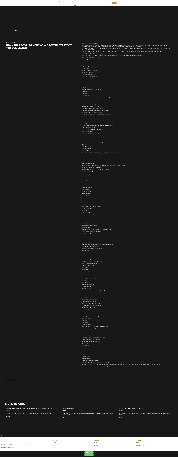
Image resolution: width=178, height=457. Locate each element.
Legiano (75, 5)
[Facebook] (6, 380)
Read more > (8, 416)
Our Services (85, 3)
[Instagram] (13, 380)
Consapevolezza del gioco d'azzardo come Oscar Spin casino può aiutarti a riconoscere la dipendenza (29, 408)
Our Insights (91, 3)
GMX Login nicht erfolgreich (69, 408)
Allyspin (96, 3)
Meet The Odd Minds (77, 3)
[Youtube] (9, 380)
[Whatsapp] (14, 380)
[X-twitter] (8, 380)
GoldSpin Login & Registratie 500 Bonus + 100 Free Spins (131, 408)
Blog (15, 42)
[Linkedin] (11, 380)
